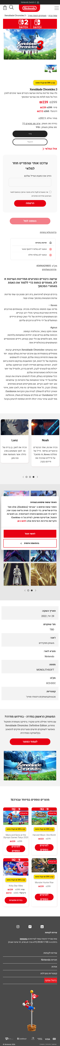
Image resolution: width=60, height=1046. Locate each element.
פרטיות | (48, 1044)
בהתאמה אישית (31, 543)
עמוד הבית (52, 15)
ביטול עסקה (50, 980)
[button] (11, 8)
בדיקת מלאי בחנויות (48, 232)
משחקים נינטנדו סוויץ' (37, 15)
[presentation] (37, 476)
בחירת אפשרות (15, 900)
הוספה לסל (30, 221)
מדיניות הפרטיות (38, 196)
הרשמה (30, 203)
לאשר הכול (30, 533)
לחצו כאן (21, 521)
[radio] (30, 134)
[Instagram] (17, 926)
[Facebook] (30, 926)
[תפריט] (56, 8)
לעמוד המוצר (30, 742)
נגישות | (42, 1044)
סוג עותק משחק (49, 127)
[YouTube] (42, 926)
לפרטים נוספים (44, 847)
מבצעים (52, 697)
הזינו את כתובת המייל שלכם (37, 176)
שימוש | (53, 1044)
